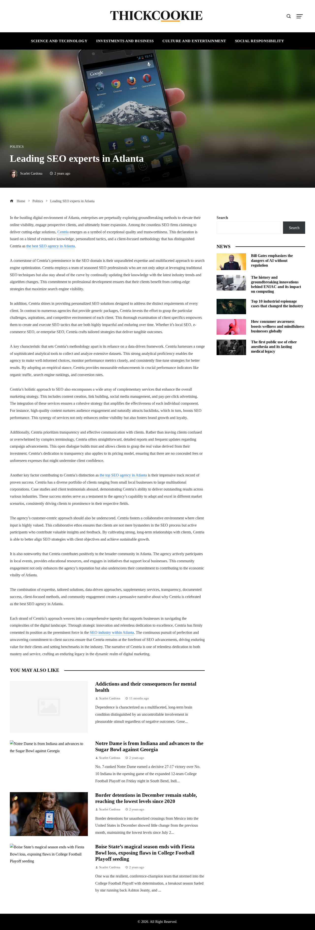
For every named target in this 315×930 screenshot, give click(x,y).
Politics (17, 146)
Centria (63, 232)
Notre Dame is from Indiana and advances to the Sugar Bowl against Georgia (149, 746)
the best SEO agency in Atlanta (50, 246)
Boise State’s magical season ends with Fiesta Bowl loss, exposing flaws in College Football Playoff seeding (145, 853)
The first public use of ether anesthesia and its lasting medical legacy (274, 346)
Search (222, 218)
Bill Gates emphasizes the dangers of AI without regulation (272, 260)
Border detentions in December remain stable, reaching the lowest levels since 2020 (146, 798)
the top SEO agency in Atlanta (123, 475)
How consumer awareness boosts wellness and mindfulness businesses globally (277, 326)
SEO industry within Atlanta (112, 632)
